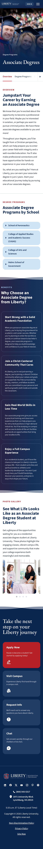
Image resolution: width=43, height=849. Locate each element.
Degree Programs (23, 76)
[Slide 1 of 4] (16, 596)
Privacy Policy (21, 828)
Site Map (21, 834)
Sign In (29, 4)
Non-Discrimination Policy (21, 823)
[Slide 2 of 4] (20, 596)
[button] (21, 225)
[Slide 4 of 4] (26, 596)
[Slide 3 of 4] (23, 596)
